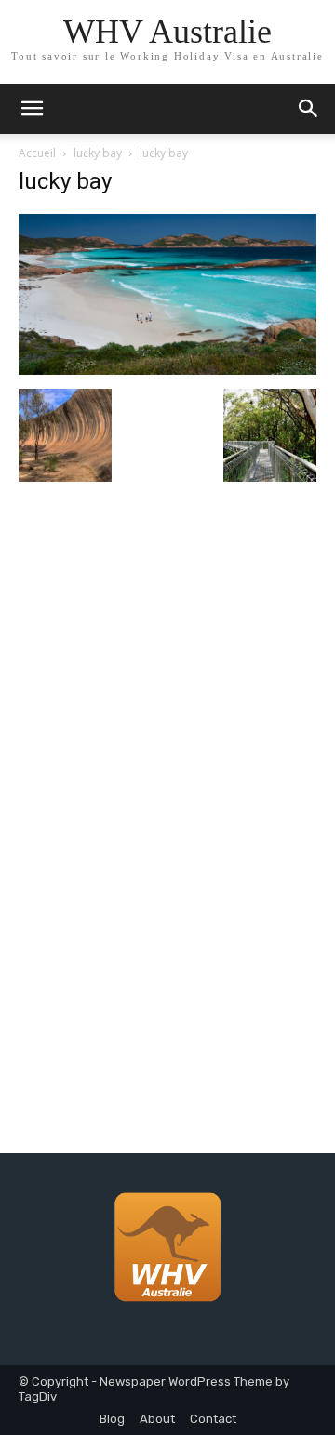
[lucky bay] (167, 370)
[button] (309, 109)
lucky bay (98, 153)
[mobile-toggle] (31, 109)
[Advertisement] (167, 712)
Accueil (37, 153)
